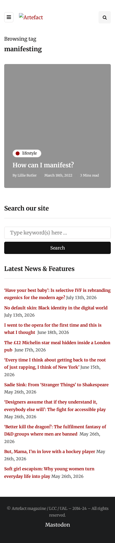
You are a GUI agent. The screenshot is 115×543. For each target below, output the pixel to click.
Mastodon (57, 525)
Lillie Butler (27, 175)
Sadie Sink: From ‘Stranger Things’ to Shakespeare (56, 384)
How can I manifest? (43, 165)
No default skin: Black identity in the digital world (55, 307)
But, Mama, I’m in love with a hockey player (49, 451)
